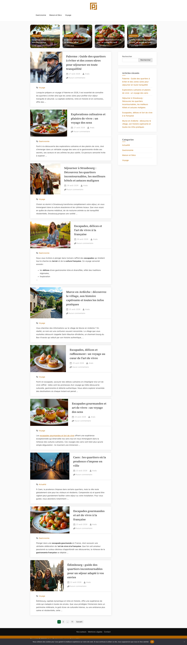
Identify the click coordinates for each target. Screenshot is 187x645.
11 (72, 622)
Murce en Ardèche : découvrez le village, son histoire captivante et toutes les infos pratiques (136, 124)
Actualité (42, 484)
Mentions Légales (95, 632)
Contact (107, 632)
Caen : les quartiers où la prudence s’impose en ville (89, 461)
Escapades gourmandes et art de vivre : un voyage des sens (109, 41)
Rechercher (127, 56)
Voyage (68, 15)
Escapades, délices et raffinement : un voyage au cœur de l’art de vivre (87, 354)
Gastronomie (41, 15)
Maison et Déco (55, 15)
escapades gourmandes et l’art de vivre (57, 436)
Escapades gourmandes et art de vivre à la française (89, 515)
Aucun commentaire (77, 78)
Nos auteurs (81, 632)
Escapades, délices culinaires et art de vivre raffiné (76, 41)
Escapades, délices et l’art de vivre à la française (43, 41)
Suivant (79, 622)
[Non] (184, 642)
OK (152, 642)
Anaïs (87, 74)
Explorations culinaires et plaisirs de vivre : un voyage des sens (141, 41)
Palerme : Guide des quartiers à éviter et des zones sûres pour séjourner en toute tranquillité (136, 81)
